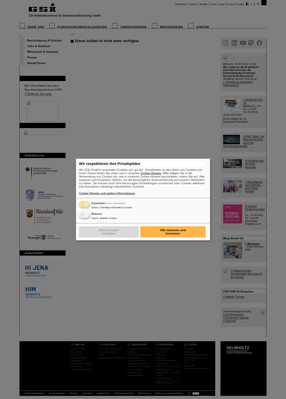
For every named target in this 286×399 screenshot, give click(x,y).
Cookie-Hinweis (151, 173)
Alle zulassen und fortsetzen (173, 231)
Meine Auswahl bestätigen (109, 231)
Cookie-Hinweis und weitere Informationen (107, 193)
